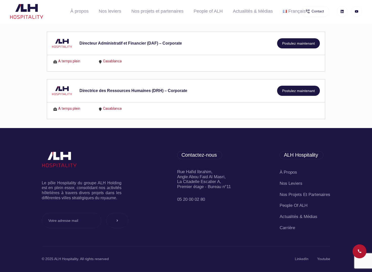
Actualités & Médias (253, 11)
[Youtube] (356, 11)
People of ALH (208, 11)
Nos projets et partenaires (157, 11)
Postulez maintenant (298, 43)
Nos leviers (110, 11)
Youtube (323, 259)
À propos (79, 11)
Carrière (287, 227)
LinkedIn (301, 259)
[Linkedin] (342, 11)
